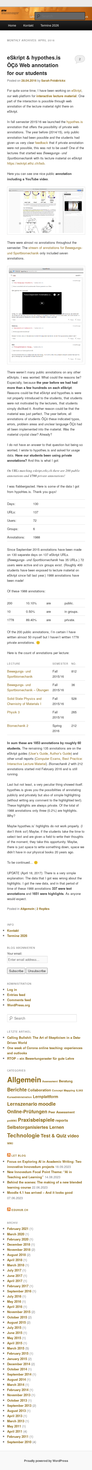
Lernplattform (45, 1096)
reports (61, 1120)
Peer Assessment (61, 1112)
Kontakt (28, 25)
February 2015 (17, 1353)
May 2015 (14, 1337)
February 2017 (17, 1286)
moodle (47, 1103)
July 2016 (14, 1296)
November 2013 (18, 1395)
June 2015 (14, 1332)
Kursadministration (19, 1097)
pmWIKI (12, 1120)
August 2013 (16, 1410)
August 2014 (16, 1379)
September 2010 (19, 1441)
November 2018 (18, 1249)
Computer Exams (48, 758)
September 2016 (19, 1291)
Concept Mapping (63, 1090)
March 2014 (15, 1384)
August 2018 (16, 1254)
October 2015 (17, 1317)
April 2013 (14, 1415)
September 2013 (19, 1405)
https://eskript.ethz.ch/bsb (25, 163)
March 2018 (15, 1265)
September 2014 (19, 1374)
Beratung (66, 1081)
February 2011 (17, 1436)
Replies (43, 908)
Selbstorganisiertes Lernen (35, 1127)
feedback (41, 142)
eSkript (76, 90)
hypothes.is (74, 121)
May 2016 (14, 1301)
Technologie (23, 1135)
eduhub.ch (20, 1210)
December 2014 (18, 1364)
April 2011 (14, 1431)
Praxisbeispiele (36, 1119)
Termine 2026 (49, 25)
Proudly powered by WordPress (46, 1460)
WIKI (10, 1143)
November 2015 (18, 1311)
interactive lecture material (56, 95)
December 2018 (18, 1244)
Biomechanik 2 (17, 725)
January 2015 (17, 1358)
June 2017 (14, 1275)
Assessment (50, 1081)
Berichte (17, 1089)
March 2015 (15, 1348)
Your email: (14, 953)
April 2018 (14, 1259)
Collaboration (39, 1089)
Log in (12, 989)
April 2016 (14, 1306)
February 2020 (17, 1239)
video (73, 1136)
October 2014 (17, 1369)
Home (12, 25)
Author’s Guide (60, 753)
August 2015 (16, 1322)
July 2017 (14, 1270)
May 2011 (14, 1426)
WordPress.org (18, 1005)
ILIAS (79, 1090)
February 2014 (17, 1389)
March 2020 (15, 1234)
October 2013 (17, 1400)
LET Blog (19, 1155)
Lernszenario (22, 1103)
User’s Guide (38, 753)
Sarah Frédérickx (53, 80)
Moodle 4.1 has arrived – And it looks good (40, 1192)
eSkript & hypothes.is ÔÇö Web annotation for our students (34, 65)
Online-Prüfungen (27, 1111)
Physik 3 (13, 712)
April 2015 (14, 1343)
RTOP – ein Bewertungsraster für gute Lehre (40, 1058)
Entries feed (16, 994)
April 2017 (14, 1280)
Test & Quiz (53, 1135)
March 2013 (15, 1421)
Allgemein (27, 908)
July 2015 (14, 1327)
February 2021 (17, 1228)
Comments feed (19, 999)
